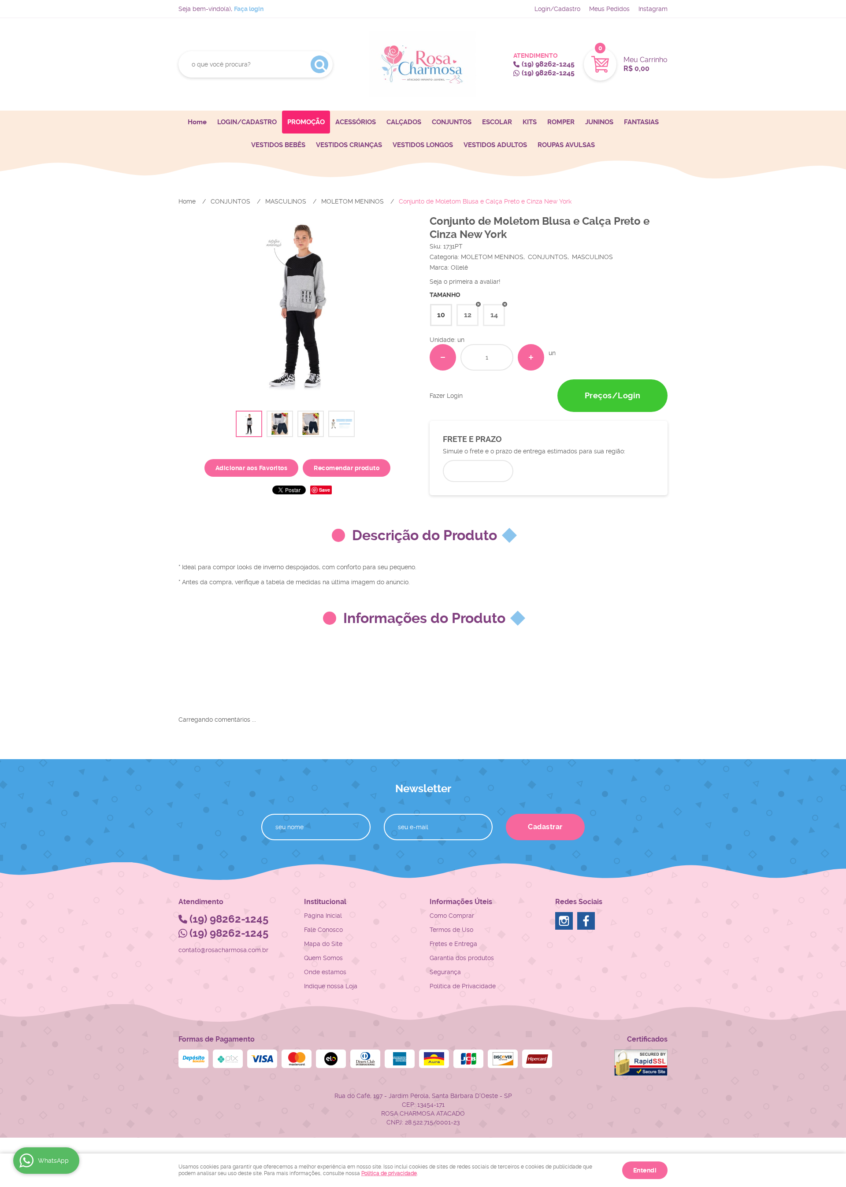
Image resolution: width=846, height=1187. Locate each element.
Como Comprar (452, 915)
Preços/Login (613, 395)
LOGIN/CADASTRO (247, 122)
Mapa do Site (323, 943)
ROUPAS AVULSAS (566, 145)
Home (197, 122)
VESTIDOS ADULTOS (495, 145)
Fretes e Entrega (453, 943)
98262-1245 (548, 64)
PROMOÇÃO (306, 122)
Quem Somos (323, 957)
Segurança (445, 972)
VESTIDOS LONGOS (423, 145)
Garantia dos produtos (462, 957)
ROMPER (561, 122)
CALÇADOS (403, 122)
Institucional (325, 902)
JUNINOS (599, 122)
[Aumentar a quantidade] (531, 357)
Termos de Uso (451, 929)
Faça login (248, 8)
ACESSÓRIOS (355, 122)
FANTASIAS (641, 122)
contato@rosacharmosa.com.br (223, 949)
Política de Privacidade (463, 986)
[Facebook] (586, 921)
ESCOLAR (497, 122)
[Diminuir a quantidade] (443, 357)
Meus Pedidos (609, 8)
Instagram (653, 8)
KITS (530, 122)
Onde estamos (325, 972)
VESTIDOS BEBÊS (278, 145)
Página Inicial (323, 915)
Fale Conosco (323, 929)
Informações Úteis (461, 902)
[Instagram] (564, 921)
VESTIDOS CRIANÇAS (349, 145)
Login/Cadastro (557, 8)
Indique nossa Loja (330, 986)
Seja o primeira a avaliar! (465, 281)
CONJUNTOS (451, 122)
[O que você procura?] (319, 64)
